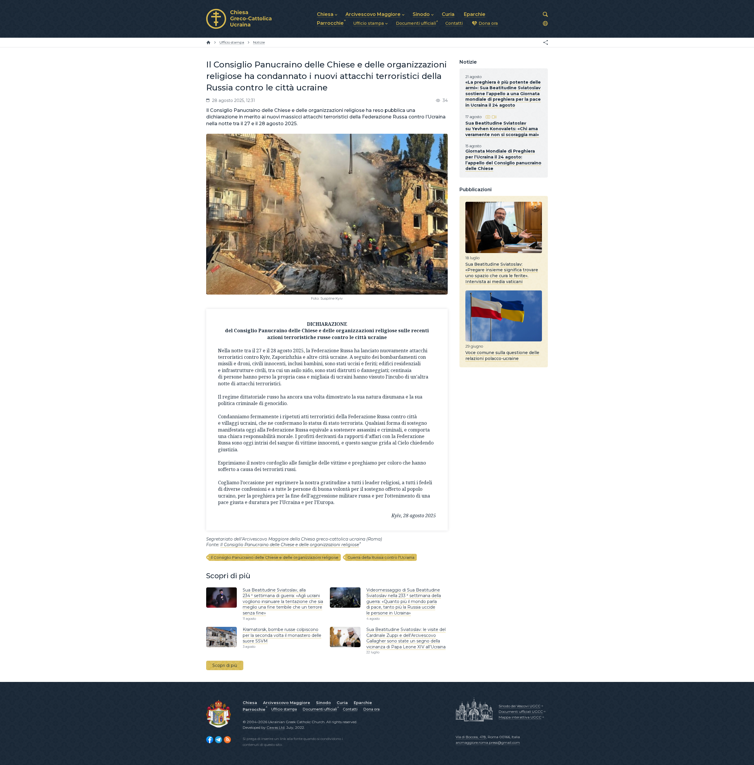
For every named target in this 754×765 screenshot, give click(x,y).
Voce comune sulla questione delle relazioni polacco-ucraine (502, 355)
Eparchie (363, 702)
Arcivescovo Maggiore (286, 702)
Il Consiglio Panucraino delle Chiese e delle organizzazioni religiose (289, 544)
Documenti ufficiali (320, 709)
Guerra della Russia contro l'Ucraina (381, 557)
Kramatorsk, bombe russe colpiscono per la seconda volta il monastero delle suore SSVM (282, 635)
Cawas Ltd (276, 727)
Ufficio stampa (284, 709)
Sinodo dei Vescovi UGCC (519, 706)
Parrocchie (254, 709)
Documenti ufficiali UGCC (521, 711)
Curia (342, 702)
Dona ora (371, 709)
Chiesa (250, 702)
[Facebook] (209, 739)
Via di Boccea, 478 (471, 737)
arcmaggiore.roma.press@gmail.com (488, 742)
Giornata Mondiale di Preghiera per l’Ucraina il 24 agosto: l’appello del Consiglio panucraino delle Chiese (503, 159)
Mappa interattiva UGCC (520, 717)
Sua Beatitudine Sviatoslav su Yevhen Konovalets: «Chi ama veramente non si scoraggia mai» (502, 128)
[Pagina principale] (208, 42)
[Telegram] (218, 739)
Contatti (350, 709)
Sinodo (323, 702)
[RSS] (227, 739)
